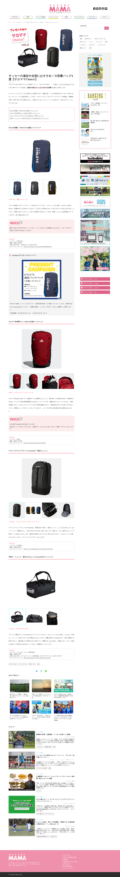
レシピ (91, 41)
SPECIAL (15, 17)
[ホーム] (60, 5)
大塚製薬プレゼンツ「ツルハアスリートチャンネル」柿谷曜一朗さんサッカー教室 (55, 777)
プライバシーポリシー (69, 868)
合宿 (38, 664)
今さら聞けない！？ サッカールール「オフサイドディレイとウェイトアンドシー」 (55, 800)
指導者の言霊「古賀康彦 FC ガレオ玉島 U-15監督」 (54, 734)
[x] (97, 9)
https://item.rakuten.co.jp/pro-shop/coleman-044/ (37, 658)
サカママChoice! (13, 664)
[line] (106, 9)
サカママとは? (67, 855)
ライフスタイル (79, 17)
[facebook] (94, 9)
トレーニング (54, 17)
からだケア (92, 17)
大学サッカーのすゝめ (100, 38)
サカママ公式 (90, 279)
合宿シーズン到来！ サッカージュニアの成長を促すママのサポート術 (41, 696)
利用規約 (65, 859)
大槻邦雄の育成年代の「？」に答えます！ (47, 836)
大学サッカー (83, 41)
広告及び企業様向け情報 (69, 857)
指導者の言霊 (48, 747)
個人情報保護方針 (68, 866)
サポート (105, 17)
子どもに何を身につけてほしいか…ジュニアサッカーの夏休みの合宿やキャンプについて (19, 717)
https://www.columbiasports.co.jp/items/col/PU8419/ (38, 549)
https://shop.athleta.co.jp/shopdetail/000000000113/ (38, 246)
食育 (28, 17)
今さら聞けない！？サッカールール (45, 813)
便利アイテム (32, 664)
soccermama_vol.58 (95, 79)
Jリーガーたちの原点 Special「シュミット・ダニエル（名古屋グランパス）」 (55, 756)
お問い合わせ (66, 864)
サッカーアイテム (23, 664)
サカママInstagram (64, 84)
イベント (39, 791)
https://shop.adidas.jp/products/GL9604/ (35, 443)
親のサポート (88, 38)
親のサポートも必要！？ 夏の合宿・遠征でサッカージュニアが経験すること (19, 696)
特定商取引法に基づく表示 (70, 861)
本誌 (54, 747)
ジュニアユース (101, 45)
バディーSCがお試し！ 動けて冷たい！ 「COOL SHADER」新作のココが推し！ (41, 717)
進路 (66, 17)
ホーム (10, 22)
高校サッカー (83, 48)
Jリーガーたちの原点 (42, 768)
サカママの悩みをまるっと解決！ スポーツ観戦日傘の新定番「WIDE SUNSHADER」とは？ (63, 696)
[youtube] (103, 9)
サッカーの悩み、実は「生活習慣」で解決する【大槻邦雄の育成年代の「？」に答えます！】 (55, 823)
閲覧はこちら (95, 82)
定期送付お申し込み (95, 85)
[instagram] (100, 9)
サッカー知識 (41, 17)
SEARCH (83, 26)
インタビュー (40, 747)
